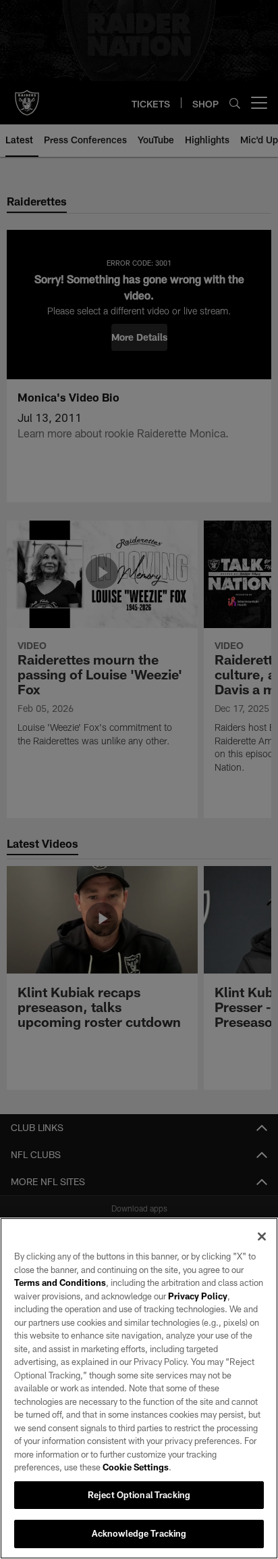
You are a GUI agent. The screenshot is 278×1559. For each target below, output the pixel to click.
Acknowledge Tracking (139, 1533)
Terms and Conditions (60, 1282)
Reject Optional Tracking (139, 1494)
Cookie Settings (136, 1467)
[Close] (262, 1236)
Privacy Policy (197, 1296)
